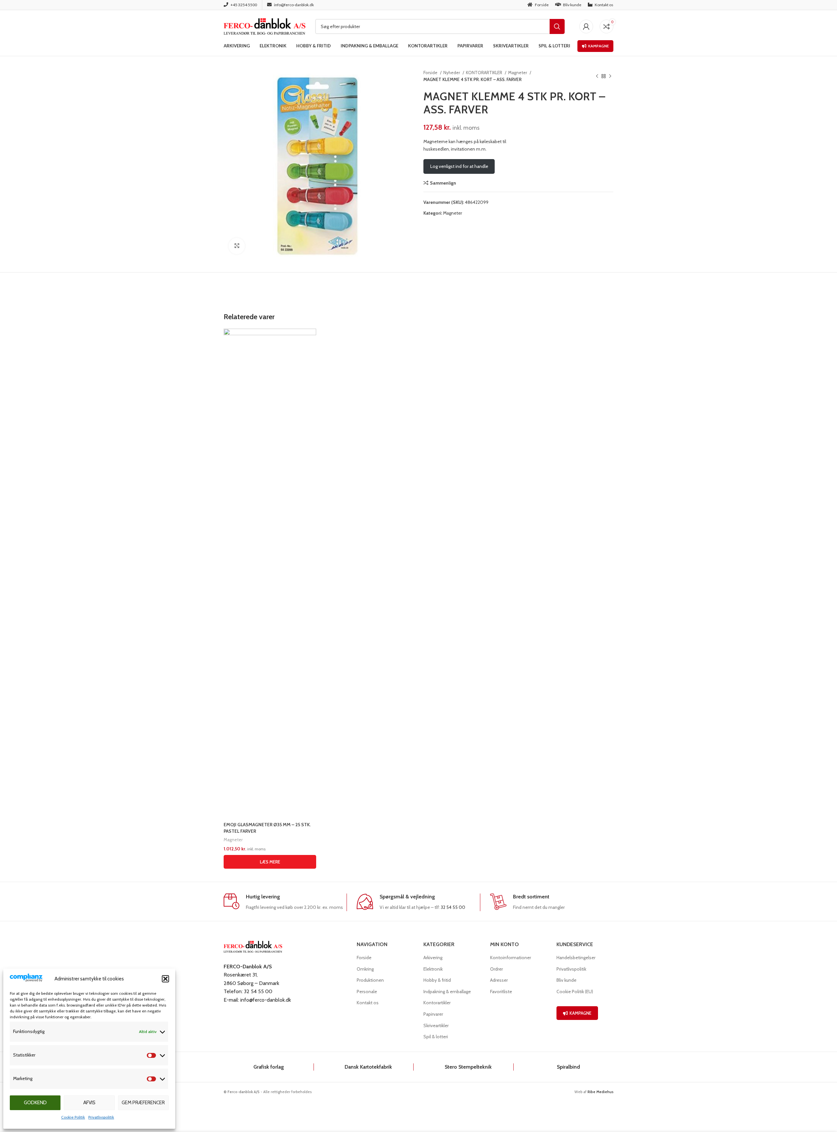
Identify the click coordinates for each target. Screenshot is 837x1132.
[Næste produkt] (610, 76)
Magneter (518, 72)
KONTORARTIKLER (484, 72)
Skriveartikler (436, 1025)
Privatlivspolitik (101, 1117)
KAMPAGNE (580, 1013)
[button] (165, 979)
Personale (367, 991)
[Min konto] (586, 26)
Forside (430, 72)
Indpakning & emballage (447, 991)
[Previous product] (597, 76)
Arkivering (432, 957)
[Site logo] (264, 26)
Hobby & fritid (437, 980)
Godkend (35, 1103)
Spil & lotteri (435, 1037)
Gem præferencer (143, 1103)
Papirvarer (433, 1014)
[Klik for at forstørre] (237, 246)
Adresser (499, 980)
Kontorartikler (437, 1003)
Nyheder (452, 72)
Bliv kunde (566, 980)
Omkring (365, 969)
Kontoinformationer (510, 957)
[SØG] (557, 26)
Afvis (89, 1103)
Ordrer (496, 969)
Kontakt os (368, 1003)
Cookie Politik (73, 1117)
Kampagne (598, 45)
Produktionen (370, 980)
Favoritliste (501, 991)
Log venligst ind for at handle (459, 166)
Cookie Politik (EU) (574, 991)
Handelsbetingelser (575, 957)
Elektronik (433, 969)
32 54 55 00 (453, 907)
